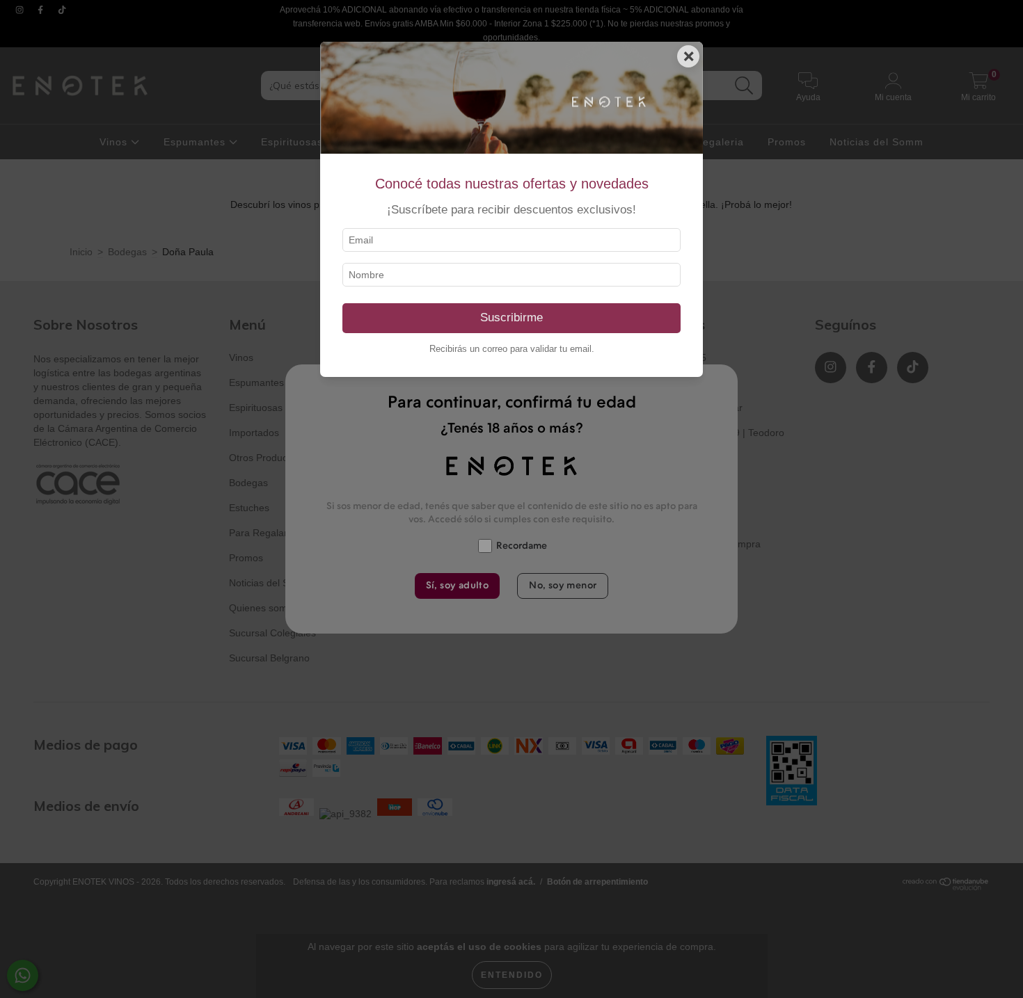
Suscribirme (511, 317)
